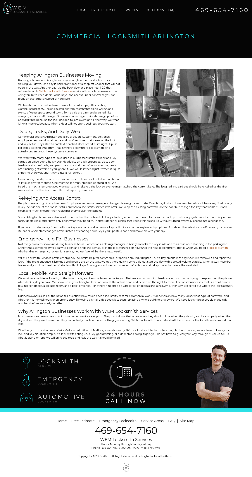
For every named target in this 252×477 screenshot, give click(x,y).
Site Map (187, 421)
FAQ (171, 10)
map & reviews (150, 448)
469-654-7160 (126, 430)
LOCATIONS (154, 10)
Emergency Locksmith (118, 421)
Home (62, 421)
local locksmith (218, 247)
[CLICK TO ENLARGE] (153, 82)
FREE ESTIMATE (104, 10)
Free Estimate (83, 421)
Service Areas (152, 421)
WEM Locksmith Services (56, 91)
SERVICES (131, 10)
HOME (82, 10)
